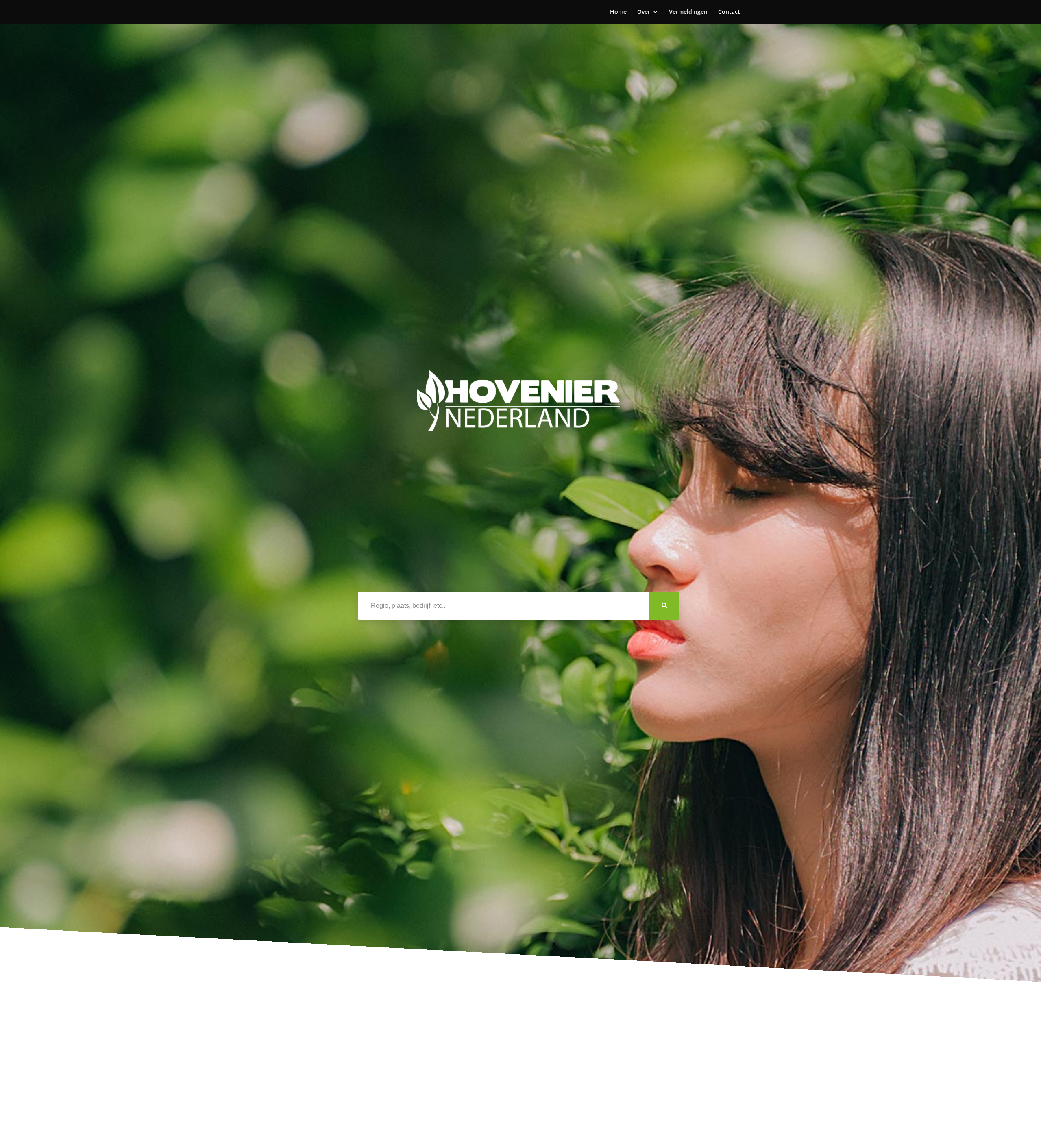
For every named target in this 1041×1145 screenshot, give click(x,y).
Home (618, 12)
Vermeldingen (688, 12)
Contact (729, 12)
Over (643, 12)
